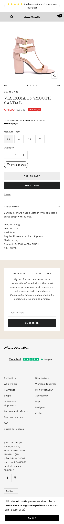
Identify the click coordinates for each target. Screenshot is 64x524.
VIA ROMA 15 (11, 92)
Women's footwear (45, 384)
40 (29, 139)
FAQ (6, 423)
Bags (37, 401)
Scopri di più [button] (18, 509)
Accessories (41, 395)
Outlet (38, 413)
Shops (7, 395)
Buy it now (32, 185)
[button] (16, 164)
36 (8, 139)
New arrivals (42, 378)
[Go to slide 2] (30, 85)
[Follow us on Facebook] (7, 478)
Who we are (10, 384)
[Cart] (58, 16)
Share (7, 194)
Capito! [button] (32, 518)
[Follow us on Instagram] (15, 478)
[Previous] (5, 85)
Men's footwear (44, 389)
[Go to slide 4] (36, 85)
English (9, 491)
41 (40, 139)
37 (19, 139)
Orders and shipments (10, 403)
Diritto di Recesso (14, 429)
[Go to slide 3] (33, 85)
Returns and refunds (16, 411)
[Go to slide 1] (27, 85)
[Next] (58, 85)
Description (11, 207)
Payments (9, 389)
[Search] (11, 16)
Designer (40, 407)
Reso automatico (13, 417)
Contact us (10, 378)
